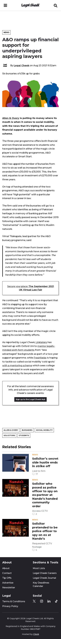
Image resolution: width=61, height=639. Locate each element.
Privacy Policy (10, 606)
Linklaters (41, 342)
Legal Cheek (21, 65)
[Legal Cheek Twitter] (34, 601)
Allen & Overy (10, 118)
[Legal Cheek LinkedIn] (49, 601)
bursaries (27, 430)
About (6, 568)
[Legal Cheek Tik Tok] (56, 601)
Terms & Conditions (13, 601)
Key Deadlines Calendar (41, 584)
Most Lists (39, 568)
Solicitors (9, 435)
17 (37, 474)
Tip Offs (6, 578)
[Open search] (55, 5)
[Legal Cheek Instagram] (41, 601)
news (35, 455)
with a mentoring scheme (17, 365)
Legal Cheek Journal (44, 578)
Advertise (7, 582)
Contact (7, 573)
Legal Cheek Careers (45, 573)
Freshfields (40, 357)
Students (24, 435)
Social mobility (44, 430)
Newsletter (8, 587)
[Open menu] (5, 5)
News (6, 32)
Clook (36, 634)
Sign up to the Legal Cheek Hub (30, 399)
